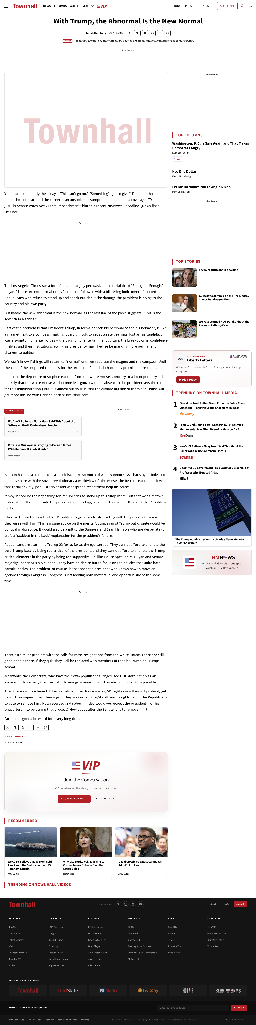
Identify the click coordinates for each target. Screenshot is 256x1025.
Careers (171, 940)
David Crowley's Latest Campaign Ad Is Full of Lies (140, 863)
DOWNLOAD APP (184, 6)
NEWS (47, 6)
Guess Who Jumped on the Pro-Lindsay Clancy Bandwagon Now (224, 298)
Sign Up (239, 1007)
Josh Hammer (95, 959)
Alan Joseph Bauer (97, 952)
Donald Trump (56, 940)
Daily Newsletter (215, 940)
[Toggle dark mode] (250, 6)
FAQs (226, 904)
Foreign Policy (56, 952)
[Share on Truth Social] (137, 33)
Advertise (172, 933)
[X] (118, 904)
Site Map (85, 1019)
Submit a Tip (174, 946)
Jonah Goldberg (95, 33)
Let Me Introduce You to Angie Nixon (201, 187)
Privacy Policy (34, 1019)
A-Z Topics (55, 918)
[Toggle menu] (6, 6)
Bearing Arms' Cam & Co (140, 946)
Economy (53, 946)
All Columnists (95, 965)
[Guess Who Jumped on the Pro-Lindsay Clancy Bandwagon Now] (184, 303)
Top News (13, 927)
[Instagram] (126, 904)
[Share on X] (129, 33)
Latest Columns (16, 940)
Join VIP (240, 904)
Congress (53, 933)
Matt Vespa (68, 874)
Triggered (133, 933)
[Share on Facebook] (145, 33)
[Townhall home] (22, 904)
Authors (13, 965)
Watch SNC (213, 946)
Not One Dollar (184, 171)
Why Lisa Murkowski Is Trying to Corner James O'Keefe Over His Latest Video (83, 865)
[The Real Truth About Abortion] (184, 277)
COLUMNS (60, 6)
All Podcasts (134, 959)
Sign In (213, 904)
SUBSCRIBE (227, 6)
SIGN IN (207, 6)
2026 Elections (56, 927)
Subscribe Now (104, 798)
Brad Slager (94, 946)
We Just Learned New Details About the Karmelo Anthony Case (224, 323)
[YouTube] (141, 904)
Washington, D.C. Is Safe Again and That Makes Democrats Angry (210, 146)
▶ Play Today (188, 380)
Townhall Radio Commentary (142, 952)
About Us (172, 927)
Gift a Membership (216, 933)
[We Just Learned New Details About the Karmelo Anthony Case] (184, 329)
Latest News (15, 933)
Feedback (49, 1019)
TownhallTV (15, 959)
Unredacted (134, 940)
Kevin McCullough (97, 940)
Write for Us (174, 952)
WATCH (74, 6)
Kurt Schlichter (95, 927)
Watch (12, 946)
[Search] (242, 6)
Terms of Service (16, 1019)
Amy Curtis (13, 874)
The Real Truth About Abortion (218, 270)
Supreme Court (56, 965)
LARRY (131, 927)
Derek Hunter (95, 933)
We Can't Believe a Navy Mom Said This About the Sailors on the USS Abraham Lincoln (30, 865)
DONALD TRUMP (13, 742)
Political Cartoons (18, 952)
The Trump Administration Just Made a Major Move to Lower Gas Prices (209, 541)
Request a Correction (67, 1019)
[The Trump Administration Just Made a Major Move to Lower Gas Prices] (211, 512)
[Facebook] (133, 904)
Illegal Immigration (58, 959)
